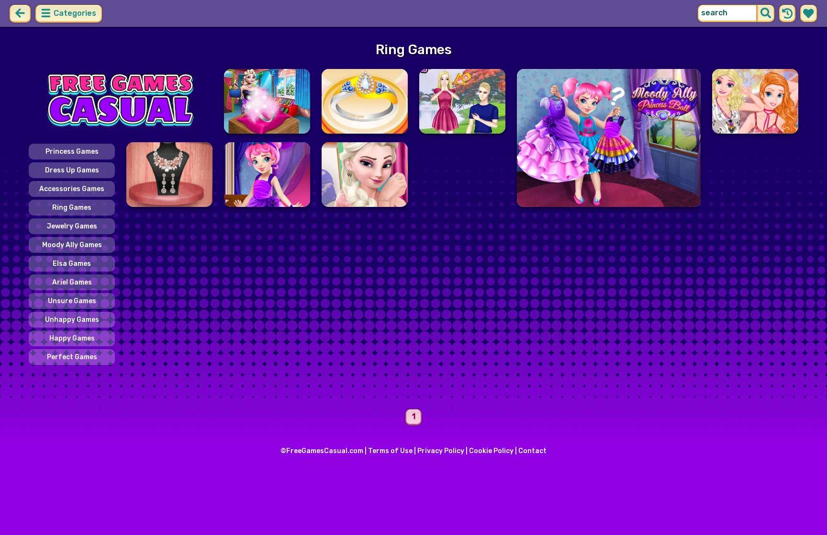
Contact (532, 451)
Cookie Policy (491, 451)
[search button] (765, 13)
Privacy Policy (440, 451)
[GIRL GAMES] (120, 101)
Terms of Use (390, 451)
